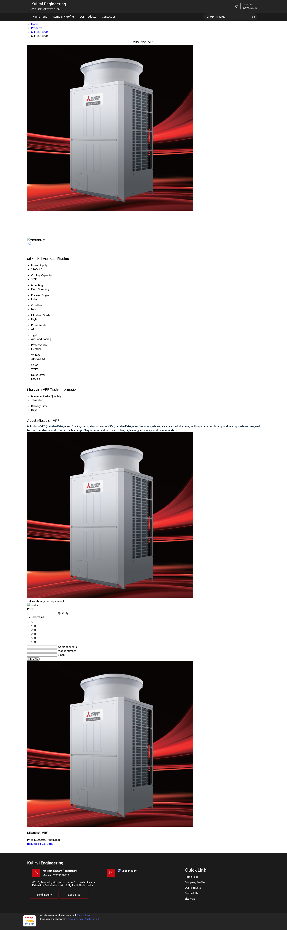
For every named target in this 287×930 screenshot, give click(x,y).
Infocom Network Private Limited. (83, 919)
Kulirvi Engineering (48, 6)
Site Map (190, 898)
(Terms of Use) (84, 915)
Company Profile (63, 16)
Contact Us (109, 16)
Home (34, 24)
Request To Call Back (40, 843)
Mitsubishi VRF (40, 32)
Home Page (40, 16)
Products (36, 28)
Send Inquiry (129, 870)
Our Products (88, 16)
